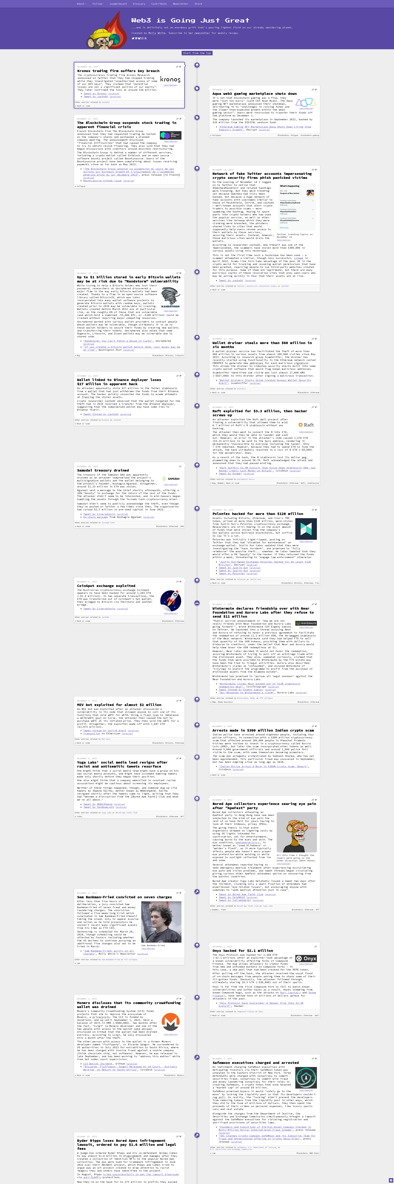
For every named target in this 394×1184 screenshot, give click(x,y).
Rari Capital (289, 992)
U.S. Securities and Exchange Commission (231, 1149)
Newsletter (180, 3)
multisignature (88, 480)
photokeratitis (246, 842)
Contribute (159, 3)
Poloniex (241, 579)
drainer (231, 351)
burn (268, 441)
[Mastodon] (136, 38)
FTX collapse (266, 698)
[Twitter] (133, 38)
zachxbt (106, 102)
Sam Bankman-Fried (111, 960)
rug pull (219, 1097)
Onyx (261, 1012)
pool (99, 717)
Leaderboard (118, 3)
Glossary (139, 3)
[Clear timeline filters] (111, 30)
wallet (92, 391)
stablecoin (169, 388)
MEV (84, 709)
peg (304, 457)
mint (285, 422)
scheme (298, 258)
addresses (256, 363)
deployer (168, 403)
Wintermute (242, 698)
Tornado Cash (108, 523)
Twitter (241, 286)
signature (301, 363)
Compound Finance (245, 1012)
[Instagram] (142, 38)
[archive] (113, 93)
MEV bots (106, 739)
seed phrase (142, 1028)
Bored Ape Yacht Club (126, 813)
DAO (122, 474)
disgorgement (132, 1155)
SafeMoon (241, 1147)
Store (198, 3)
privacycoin (100, 1017)
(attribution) (170, 85)
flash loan (151, 715)
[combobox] (82, 4)
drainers (241, 389)
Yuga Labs (106, 813)
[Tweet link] (180, 66)
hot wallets (221, 532)
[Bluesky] (139, 38)
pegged (294, 635)
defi (263, 419)
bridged (90, 601)
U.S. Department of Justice (262, 1147)
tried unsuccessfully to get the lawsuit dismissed (141, 1174)
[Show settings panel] (391, 1180)
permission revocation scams (261, 286)
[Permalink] (177, 67)
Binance (105, 420)
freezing (88, 397)
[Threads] (145, 38)
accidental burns (245, 479)
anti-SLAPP (91, 1177)
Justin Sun (255, 579)
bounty (244, 554)
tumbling (83, 499)
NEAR (252, 698)
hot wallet (143, 598)
